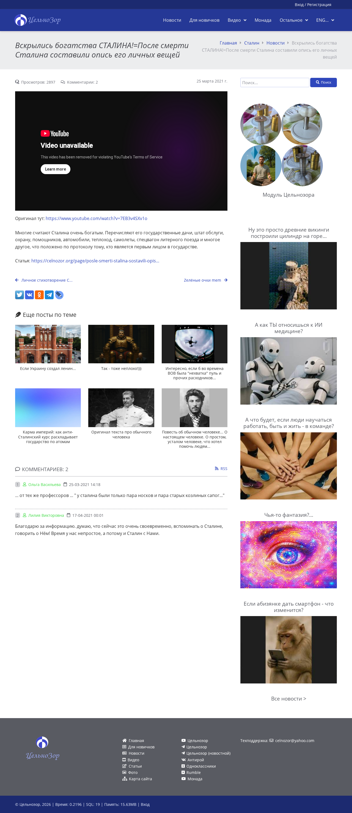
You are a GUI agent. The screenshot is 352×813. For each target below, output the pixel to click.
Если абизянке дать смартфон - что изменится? (289, 607)
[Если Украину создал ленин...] (48, 344)
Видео (133, 759)
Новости (275, 43)
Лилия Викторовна (46, 515)
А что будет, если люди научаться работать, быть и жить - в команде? (288, 423)
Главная (228, 43)
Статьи (135, 766)
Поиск (326, 82)
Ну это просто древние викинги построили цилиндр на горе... (288, 233)
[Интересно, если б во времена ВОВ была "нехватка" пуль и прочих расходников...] (194, 344)
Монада (195, 778)
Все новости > (288, 698)
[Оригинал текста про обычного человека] (121, 407)
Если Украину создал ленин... (48, 368)
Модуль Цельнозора (289, 194)
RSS (224, 468)
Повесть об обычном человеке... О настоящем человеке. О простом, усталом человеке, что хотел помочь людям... (194, 439)
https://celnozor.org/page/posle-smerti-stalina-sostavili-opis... (95, 261)
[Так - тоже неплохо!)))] (121, 344)
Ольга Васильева (44, 484)
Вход (299, 4)
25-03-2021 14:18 (84, 484)
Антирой (196, 759)
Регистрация (319, 4)
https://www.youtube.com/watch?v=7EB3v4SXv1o (96, 218)
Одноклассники (201, 766)
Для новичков (141, 746)
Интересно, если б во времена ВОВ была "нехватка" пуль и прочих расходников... (195, 373)
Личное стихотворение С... (46, 280)
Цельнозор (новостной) (208, 753)
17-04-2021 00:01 (88, 515)
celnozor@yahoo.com (294, 740)
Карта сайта (140, 778)
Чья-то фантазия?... (288, 514)
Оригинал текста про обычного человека (121, 434)
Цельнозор (198, 740)
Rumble (193, 772)
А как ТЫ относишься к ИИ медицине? (288, 328)
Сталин (251, 43)
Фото (133, 772)
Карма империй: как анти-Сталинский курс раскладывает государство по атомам (48, 436)
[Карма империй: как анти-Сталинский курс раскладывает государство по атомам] (48, 407)
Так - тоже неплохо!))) (121, 368)
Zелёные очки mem (203, 280)
